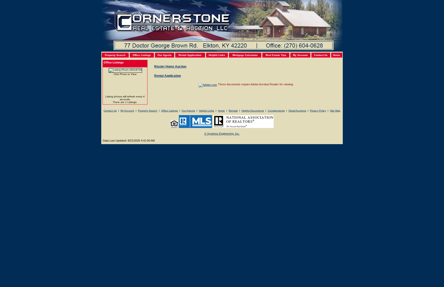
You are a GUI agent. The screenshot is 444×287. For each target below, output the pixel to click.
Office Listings (142, 55)
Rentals (233, 110)
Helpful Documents (253, 110)
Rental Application (190, 55)
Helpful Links (217, 55)
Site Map (335, 110)
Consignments (276, 110)
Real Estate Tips (276, 55)
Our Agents (165, 55)
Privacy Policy (318, 110)
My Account (300, 55)
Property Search (115, 55)
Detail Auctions (297, 110)
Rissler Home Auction (170, 66)
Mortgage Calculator (245, 55)
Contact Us (321, 55)
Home (336, 55)
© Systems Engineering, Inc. (222, 133)
